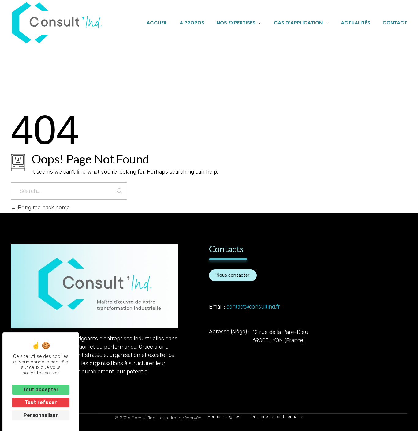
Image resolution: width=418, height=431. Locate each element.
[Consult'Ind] (57, 23)
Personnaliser (41, 415)
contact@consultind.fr (253, 306)
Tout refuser (40, 402)
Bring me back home (43, 207)
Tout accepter (41, 389)
